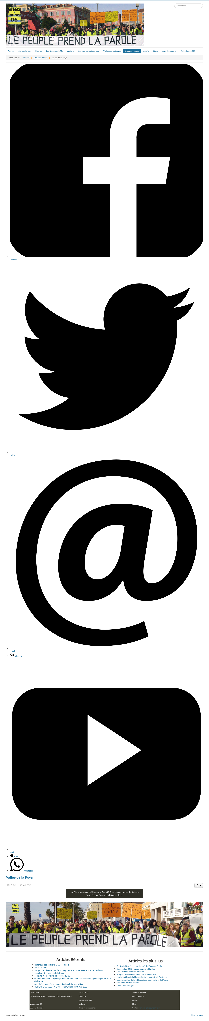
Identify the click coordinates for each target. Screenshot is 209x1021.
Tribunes (38, 50)
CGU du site (34, 992)
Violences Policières (139, 992)
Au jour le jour (25, 50)
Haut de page (197, 1015)
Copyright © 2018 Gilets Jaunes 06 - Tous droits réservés (50, 996)
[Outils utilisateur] (198, 885)
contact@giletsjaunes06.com (149, 1008)
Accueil (11, 50)
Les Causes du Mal (54, 50)
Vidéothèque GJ (188, 50)
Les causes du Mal (86, 1000)
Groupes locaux (132, 50)
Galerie (146, 50)
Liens (155, 50)
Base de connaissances (88, 50)
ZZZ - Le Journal (169, 50)
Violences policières (112, 50)
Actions (70, 50)
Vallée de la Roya (19, 877)
